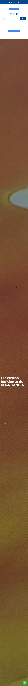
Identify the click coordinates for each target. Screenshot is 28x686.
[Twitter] (11, 2)
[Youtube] (18, 2)
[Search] (23, 18)
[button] (25, 683)
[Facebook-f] (9, 2)
